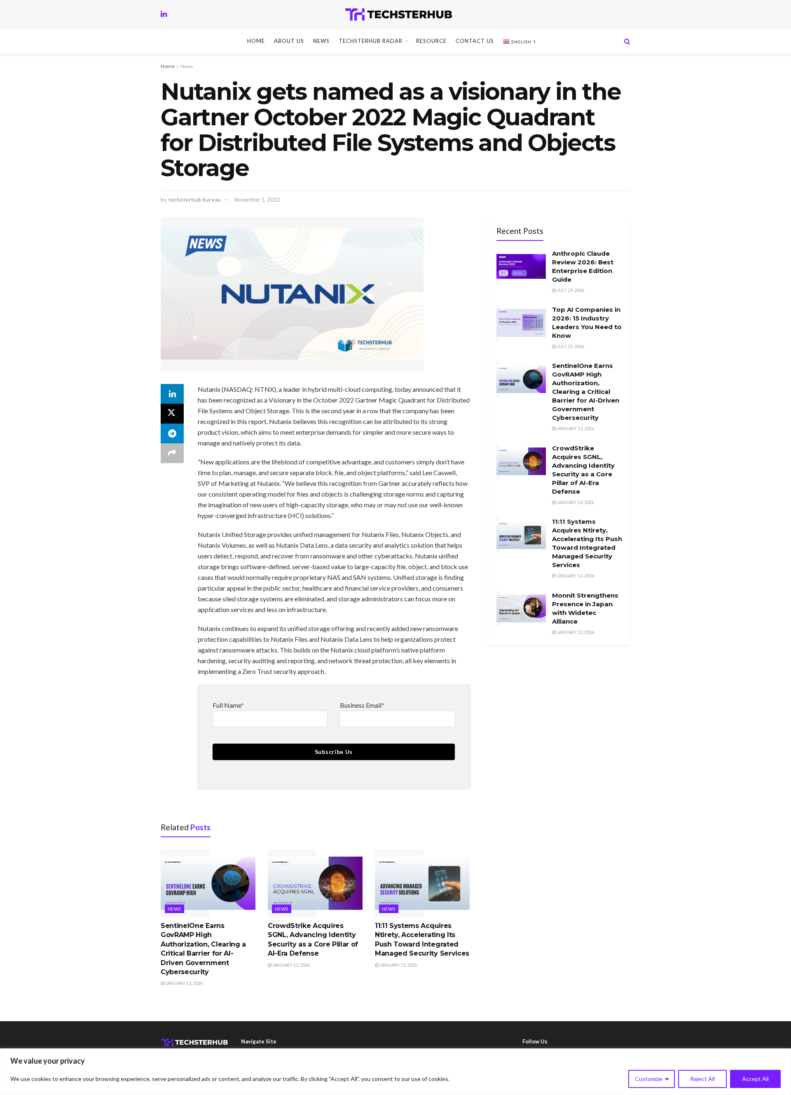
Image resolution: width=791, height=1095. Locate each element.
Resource (431, 41)
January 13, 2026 (183, 983)
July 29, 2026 (570, 290)
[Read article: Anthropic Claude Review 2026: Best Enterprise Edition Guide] (521, 267)
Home (256, 41)
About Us (289, 41)
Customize (648, 1078)
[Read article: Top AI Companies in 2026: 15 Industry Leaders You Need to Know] (521, 323)
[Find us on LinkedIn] (164, 14)
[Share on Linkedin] (172, 394)
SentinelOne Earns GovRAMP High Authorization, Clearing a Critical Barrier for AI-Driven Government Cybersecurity (585, 392)
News (321, 41)
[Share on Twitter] (172, 414)
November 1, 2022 (257, 199)
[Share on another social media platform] (172, 453)
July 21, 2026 (570, 346)
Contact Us (475, 41)
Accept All (755, 1078)
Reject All (702, 1078)
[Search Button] (627, 41)
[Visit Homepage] (398, 14)
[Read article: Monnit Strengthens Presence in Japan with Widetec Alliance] (521, 608)
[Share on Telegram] (172, 433)
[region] (395, 1071)
